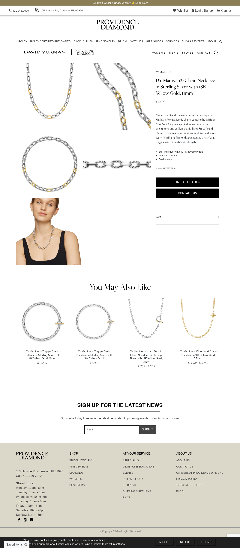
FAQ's (126, 497)
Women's (158, 52)
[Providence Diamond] (117, 24)
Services (172, 41)
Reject (185, 542)
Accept (164, 542)
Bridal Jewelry (80, 460)
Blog (180, 491)
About (211, 41)
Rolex (22, 41)
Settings (206, 542)
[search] (214, 53)
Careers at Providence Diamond (199, 472)
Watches (136, 41)
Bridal (123, 41)
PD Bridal (129, 485)
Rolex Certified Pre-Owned (50, 41)
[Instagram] (25, 520)
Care (158, 216)
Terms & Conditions (190, 485)
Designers (77, 485)
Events (128, 472)
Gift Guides (154, 41)
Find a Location (188, 182)
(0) (226, 10)
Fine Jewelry (105, 41)
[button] (220, 41)
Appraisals (131, 460)
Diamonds (76, 472)
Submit (147, 429)
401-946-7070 (32, 475)
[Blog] (31, 520)
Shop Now (141, 2)
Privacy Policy (187, 478)
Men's (173, 52)
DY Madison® (163, 72)
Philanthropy (133, 478)
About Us (183, 460)
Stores (188, 52)
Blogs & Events (193, 41)
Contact (203, 52)
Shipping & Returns (137, 491)
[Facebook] (19, 520)
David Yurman (83, 41)
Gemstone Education (138, 466)
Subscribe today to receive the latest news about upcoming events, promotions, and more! (120, 418)
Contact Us (187, 193)
